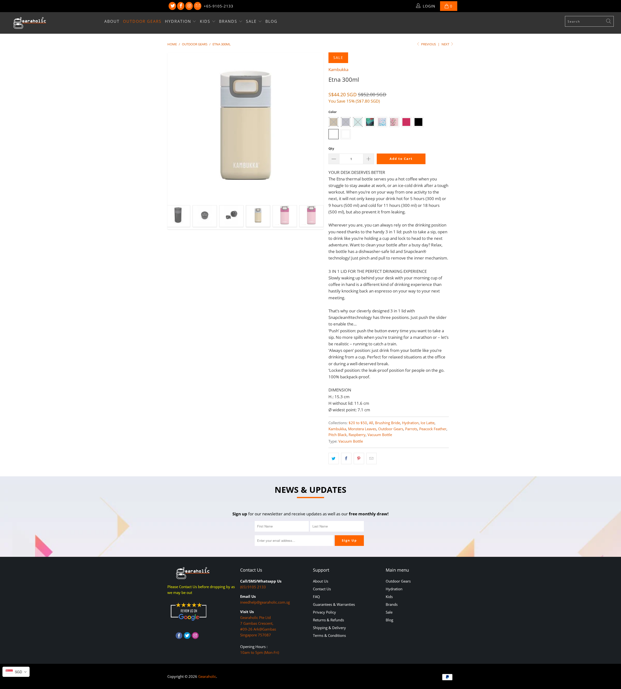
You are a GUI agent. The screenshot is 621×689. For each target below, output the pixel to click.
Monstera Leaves (362, 428)
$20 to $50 (358, 422)
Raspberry (357, 434)
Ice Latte (427, 422)
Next (445, 44)
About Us (320, 581)
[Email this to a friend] (371, 458)
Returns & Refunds (328, 619)
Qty (331, 148)
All (371, 422)
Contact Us (322, 588)
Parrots (411, 428)
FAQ (316, 596)
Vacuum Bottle (380, 434)
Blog (271, 21)
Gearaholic (207, 676)
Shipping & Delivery (329, 627)
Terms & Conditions (329, 635)
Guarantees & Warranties (334, 604)
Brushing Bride (387, 422)
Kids (206, 21)
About (112, 21)
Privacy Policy (324, 612)
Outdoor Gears (142, 21)
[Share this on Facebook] (346, 458)
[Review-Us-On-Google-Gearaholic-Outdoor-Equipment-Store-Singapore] (188, 621)
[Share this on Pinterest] (359, 458)
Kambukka (338, 69)
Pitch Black (337, 434)
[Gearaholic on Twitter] (172, 6)
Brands (229, 21)
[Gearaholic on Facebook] (180, 6)
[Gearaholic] (52, 23)
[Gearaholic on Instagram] (189, 6)
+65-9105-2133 (218, 6)
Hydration (179, 21)
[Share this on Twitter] (333, 458)
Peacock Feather (432, 428)
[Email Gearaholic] (197, 6)
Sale (252, 21)
